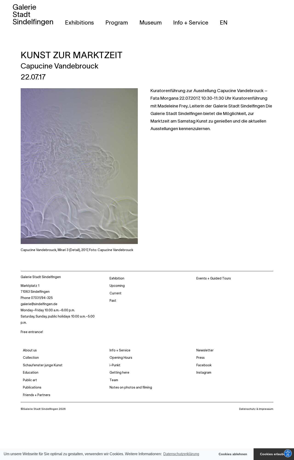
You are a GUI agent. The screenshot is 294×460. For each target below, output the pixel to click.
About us (30, 350)
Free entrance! (32, 332)
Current (116, 293)
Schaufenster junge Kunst (42, 365)
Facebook (204, 365)
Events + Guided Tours (213, 278)
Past (113, 300)
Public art (30, 380)
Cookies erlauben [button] (274, 454)
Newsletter (205, 350)
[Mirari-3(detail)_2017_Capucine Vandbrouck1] (79, 91)
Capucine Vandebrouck (59, 66)
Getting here (119, 372)
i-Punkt (115, 365)
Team (114, 380)
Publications (32, 387)
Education (30, 372)
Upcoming (117, 286)
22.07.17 (33, 77)
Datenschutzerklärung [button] (181, 454)
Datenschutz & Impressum (256, 408)
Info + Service (120, 350)
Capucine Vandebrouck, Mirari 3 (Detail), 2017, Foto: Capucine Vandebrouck (77, 250)
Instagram (203, 372)
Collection (31, 357)
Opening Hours (121, 357)
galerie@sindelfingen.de (39, 304)
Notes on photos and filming (131, 387)
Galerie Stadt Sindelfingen (41, 277)
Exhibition (117, 278)
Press (200, 357)
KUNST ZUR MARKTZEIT (71, 55)
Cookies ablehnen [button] (233, 454)
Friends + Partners (36, 395)
